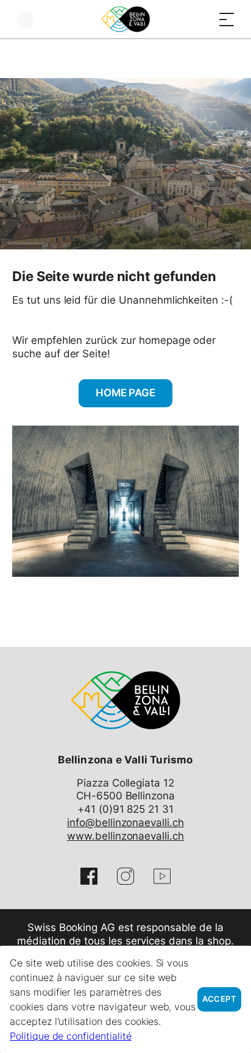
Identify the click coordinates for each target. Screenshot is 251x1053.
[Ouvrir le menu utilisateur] (25, 19)
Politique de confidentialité (71, 1036)
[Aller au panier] (202, 19)
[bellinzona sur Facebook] (88, 876)
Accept (219, 999)
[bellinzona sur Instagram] (125, 876)
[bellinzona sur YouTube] (162, 876)
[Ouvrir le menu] (226, 19)
